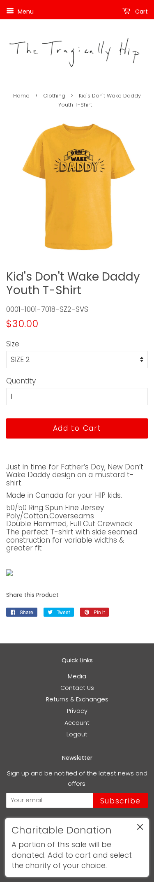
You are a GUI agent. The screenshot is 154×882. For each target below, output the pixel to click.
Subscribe (120, 801)
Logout (77, 734)
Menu (25, 11)
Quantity (21, 381)
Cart (140, 11)
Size (12, 344)
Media (77, 676)
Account (77, 723)
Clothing (54, 95)
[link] (77, 847)
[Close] (140, 828)
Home (21, 95)
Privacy (77, 711)
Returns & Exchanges (77, 699)
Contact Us (77, 688)
